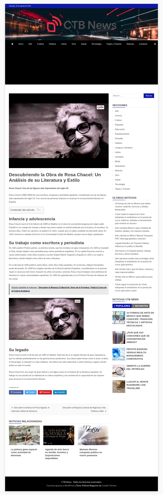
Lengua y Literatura (123, 148)
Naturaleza (120, 166)
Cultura (40, 44)
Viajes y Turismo (113, 44)
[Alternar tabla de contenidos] (38, 210)
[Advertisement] (81, 66)
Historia (52, 44)
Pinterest (45, 392)
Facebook (17, 392)
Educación (120, 129)
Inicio (20, 44)
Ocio (74, 44)
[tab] (122, 306)
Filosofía (119, 138)
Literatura (119, 157)
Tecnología (96, 44)
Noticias (130, 44)
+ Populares (122, 306)
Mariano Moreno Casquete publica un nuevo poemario (91, 452)
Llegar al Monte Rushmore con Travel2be (137, 384)
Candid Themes (109, 486)
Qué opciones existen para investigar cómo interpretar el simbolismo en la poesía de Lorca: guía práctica (134, 261)
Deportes (119, 125)
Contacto (143, 44)
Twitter (31, 392)
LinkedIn (61, 392)
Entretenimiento (122, 134)
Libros (64, 44)
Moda (117, 161)
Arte (30, 44)
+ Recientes (140, 306)
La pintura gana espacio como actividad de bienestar (24, 452)
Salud (83, 44)
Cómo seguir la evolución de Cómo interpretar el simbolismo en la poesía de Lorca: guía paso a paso (133, 287)
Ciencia (118, 116)
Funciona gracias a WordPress (61, 486)
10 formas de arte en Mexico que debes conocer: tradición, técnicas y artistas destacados (133, 206)
